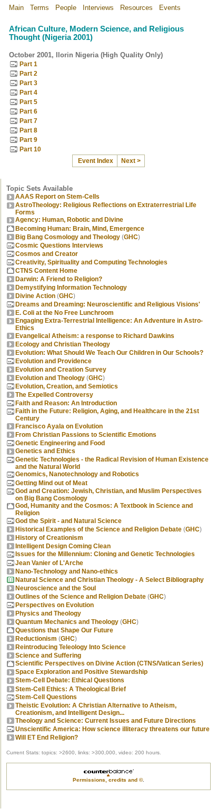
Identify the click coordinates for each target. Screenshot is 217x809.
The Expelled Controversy (54, 394)
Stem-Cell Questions (46, 697)
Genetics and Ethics (45, 451)
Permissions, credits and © (108, 780)
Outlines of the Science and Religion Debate (80, 596)
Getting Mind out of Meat (51, 483)
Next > (131, 161)
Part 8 (28, 130)
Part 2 (28, 73)
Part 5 (28, 102)
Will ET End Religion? (46, 737)
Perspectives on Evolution (54, 605)
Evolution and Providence (53, 361)
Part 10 (30, 149)
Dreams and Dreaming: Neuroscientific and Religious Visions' (107, 304)
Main (16, 8)
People (65, 8)
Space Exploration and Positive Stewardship (81, 671)
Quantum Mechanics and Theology (67, 622)
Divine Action (35, 296)
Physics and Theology (48, 613)
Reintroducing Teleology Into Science (70, 647)
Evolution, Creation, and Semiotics (66, 386)
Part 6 (28, 111)
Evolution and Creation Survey (60, 369)
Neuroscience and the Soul (55, 588)
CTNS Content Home (46, 270)
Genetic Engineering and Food (60, 443)
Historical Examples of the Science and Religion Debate (98, 529)
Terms (39, 8)
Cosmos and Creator (46, 254)
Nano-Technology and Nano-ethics (66, 571)
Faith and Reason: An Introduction (66, 403)
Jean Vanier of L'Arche (49, 563)
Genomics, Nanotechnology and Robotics (77, 474)
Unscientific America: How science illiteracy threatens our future (112, 729)
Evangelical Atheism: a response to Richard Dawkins (94, 336)
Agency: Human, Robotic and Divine (69, 219)
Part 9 (28, 140)
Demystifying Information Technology (71, 287)
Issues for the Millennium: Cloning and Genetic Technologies (105, 554)
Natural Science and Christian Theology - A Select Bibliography (109, 579)
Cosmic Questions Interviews (59, 245)
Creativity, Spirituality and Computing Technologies (91, 262)
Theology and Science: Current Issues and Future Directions (105, 720)
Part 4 (28, 92)
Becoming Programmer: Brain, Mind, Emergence (79, 228)
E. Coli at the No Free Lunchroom (64, 312)
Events (170, 8)
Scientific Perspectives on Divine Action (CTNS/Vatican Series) (109, 663)
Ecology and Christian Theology (62, 344)
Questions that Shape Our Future (64, 630)
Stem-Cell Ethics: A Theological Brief (70, 689)
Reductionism (36, 638)
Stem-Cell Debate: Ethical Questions (69, 680)
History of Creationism (49, 537)
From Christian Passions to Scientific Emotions (85, 434)
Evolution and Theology (50, 378)
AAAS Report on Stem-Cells (57, 196)
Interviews (98, 8)
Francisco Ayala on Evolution (59, 426)
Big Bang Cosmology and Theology (67, 237)
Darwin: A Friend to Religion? (58, 279)
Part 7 (28, 121)
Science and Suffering (48, 655)
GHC (131, 237)
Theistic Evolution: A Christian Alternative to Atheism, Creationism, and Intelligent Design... (95, 709)
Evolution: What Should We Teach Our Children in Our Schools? (109, 352)
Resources (136, 8)
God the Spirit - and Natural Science (68, 521)
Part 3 (28, 83)
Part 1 (28, 64)
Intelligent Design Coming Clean (63, 546)
